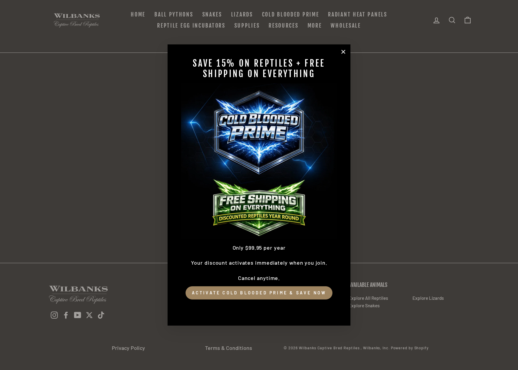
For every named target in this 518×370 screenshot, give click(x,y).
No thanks (259, 308)
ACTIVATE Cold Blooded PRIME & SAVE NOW (259, 292)
